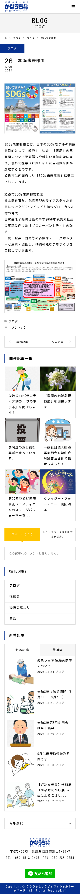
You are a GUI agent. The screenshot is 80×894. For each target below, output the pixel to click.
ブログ (12, 48)
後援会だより (20, 607)
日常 (13, 618)
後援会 (15, 596)
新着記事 (22, 650)
